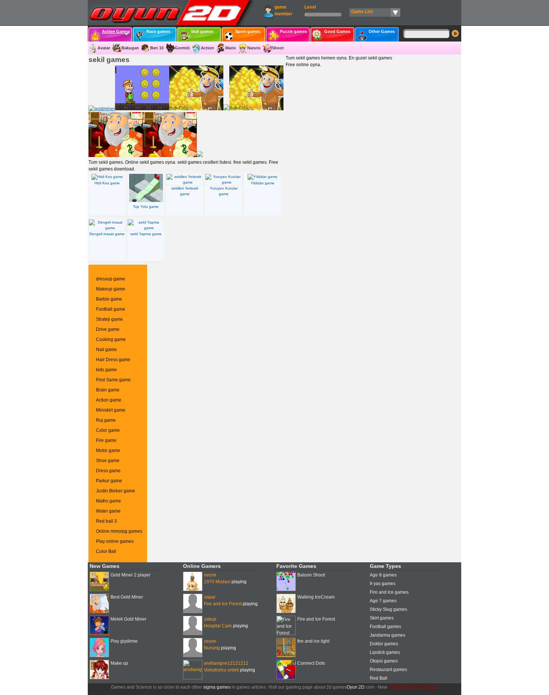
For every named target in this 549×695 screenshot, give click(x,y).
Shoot (278, 48)
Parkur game (109, 480)
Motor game (108, 450)
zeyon (210, 641)
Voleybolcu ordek (221, 670)
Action (207, 48)
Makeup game (110, 289)
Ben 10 (157, 48)
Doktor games (384, 643)
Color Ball (106, 551)
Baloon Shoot (311, 575)
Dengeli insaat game (107, 234)
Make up (119, 663)
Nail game (106, 349)
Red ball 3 (106, 521)
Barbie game (109, 299)
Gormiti (182, 48)
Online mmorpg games (119, 531)
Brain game (108, 390)
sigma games (216, 687)
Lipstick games (385, 652)
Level (310, 7)
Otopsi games (384, 661)
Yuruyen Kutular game (224, 191)
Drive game (108, 329)
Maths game (108, 501)
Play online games (115, 541)
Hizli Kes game (107, 183)
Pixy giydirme (124, 641)
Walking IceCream (316, 597)
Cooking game (111, 339)
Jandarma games (387, 635)
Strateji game (109, 319)
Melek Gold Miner (128, 619)
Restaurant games (388, 669)
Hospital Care (218, 625)
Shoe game (108, 460)
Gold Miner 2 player (131, 575)
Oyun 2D (356, 687)
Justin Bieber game (115, 490)
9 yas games (383, 583)
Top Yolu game (146, 206)
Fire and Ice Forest (223, 603)
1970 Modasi (217, 581)
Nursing (212, 648)
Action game (108, 400)
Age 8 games (383, 575)
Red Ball (378, 678)
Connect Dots (311, 663)
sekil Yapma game (146, 234)
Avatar (103, 48)
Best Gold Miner (127, 597)
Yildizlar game (262, 183)
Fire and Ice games (389, 592)
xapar (209, 597)
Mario (230, 48)
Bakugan (130, 48)
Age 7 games (383, 600)
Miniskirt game (110, 410)
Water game (108, 511)
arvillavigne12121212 (226, 663)
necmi (210, 575)
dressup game (110, 279)
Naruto (254, 48)
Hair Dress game (113, 359)
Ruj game (106, 420)
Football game (110, 309)
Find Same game (113, 379)
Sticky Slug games (388, 609)
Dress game (108, 470)
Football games (385, 626)
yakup (210, 619)
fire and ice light (313, 641)
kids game (106, 369)
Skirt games (382, 618)
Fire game (106, 440)
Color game (108, 430)
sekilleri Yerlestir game (184, 191)
